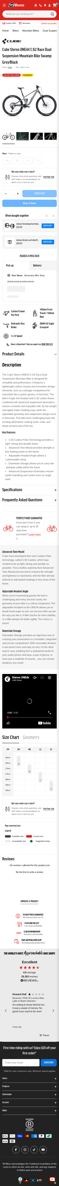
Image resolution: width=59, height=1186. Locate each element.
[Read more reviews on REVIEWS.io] (29, 981)
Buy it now (29, 203)
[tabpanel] (29, 796)
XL (38, 161)
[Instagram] (25, 1149)
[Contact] (40, 5)
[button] (29, 872)
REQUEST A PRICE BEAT (29, 256)
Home (5, 30)
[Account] (49, 5)
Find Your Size (48, 177)
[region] (29, 1010)
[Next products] (53, 216)
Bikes (16, 30)
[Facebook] (16, 1149)
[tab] (10, 738)
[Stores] (45, 5)
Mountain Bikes (30, 30)
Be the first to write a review (29, 872)
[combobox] (29, 14)
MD (17, 161)
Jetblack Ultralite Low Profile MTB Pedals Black (28, 240)
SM (6, 161)
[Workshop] (35, 5)
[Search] (52, 14)
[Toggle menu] (4, 5)
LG (28, 161)
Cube (10, 67)
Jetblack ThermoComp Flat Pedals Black (28, 224)
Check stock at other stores (20, 281)
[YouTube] (43, 1149)
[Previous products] (46, 216)
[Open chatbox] (52, 1179)
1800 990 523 (47, 344)
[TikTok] (34, 1149)
